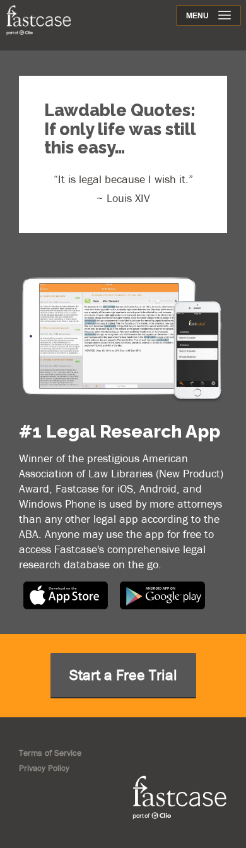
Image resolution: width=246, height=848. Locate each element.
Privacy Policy (44, 767)
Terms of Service (50, 752)
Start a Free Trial (123, 675)
